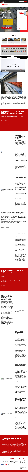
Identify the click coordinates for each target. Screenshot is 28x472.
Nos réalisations (6, 27)
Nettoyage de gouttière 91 (23, 459)
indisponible (4, 0)
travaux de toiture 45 (4, 462)
